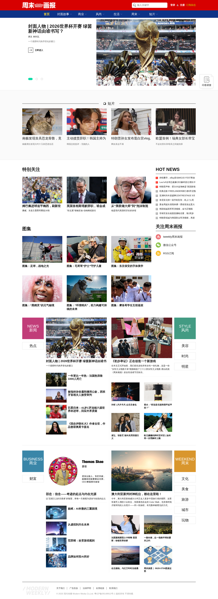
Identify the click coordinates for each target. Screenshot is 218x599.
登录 (172, 5)
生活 (117, 14)
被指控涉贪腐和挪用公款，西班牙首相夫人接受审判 (86, 393)
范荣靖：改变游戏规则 (81, 540)
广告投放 (74, 588)
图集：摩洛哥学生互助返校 (127, 305)
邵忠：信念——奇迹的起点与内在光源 (71, 494)
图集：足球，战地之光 (35, 265)
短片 (152, 14)
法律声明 (87, 588)
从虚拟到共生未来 (78, 524)
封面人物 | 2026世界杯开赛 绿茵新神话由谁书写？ (60, 29)
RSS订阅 (168, 253)
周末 (134, 14)
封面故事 (63, 14)
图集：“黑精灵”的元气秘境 (38, 305)
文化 (185, 479)
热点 (33, 346)
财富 (33, 479)
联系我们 (113, 588)
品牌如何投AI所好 (78, 556)
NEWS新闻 (33, 328)
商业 (81, 14)
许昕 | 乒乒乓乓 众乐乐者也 (124, 404)
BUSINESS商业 (33, 461)
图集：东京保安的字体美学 (127, 265)
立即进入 (39, 50)
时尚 (185, 356)
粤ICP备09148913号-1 (104, 593)
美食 (185, 489)
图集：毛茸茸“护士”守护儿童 (84, 265)
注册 (182, 5)
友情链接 (100, 588)
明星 (185, 366)
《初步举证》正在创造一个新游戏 (133, 361)
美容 (185, 346)
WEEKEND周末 (185, 461)
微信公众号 (169, 245)
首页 (47, 14)
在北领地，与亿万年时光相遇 (124, 568)
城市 (185, 510)
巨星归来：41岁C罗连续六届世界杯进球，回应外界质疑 (86, 409)
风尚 (99, 14)
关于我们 (60, 588)
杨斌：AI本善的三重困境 (82, 508)
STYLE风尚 (185, 328)
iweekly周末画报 (173, 236)
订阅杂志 (191, 5)
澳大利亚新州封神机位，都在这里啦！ (136, 494)
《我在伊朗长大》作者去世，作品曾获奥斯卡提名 (86, 425)
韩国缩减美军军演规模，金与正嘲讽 (174, 209)
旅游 (185, 499)
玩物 (185, 520)
